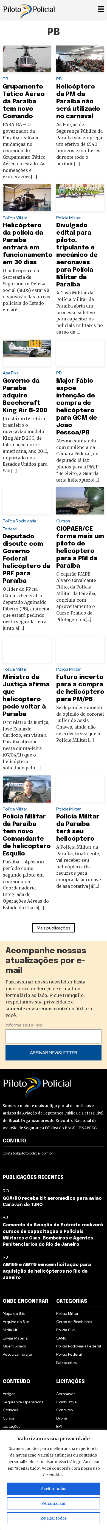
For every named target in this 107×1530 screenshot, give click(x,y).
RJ (5, 1217)
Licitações (11, 1426)
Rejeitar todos (53, 1518)
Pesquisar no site (17, 1354)
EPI (59, 1426)
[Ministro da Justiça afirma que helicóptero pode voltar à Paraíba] (27, 649)
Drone (61, 1418)
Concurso (64, 1409)
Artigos (9, 1393)
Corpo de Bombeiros (74, 1321)
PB (5, 79)
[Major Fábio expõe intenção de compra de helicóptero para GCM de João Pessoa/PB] (80, 353)
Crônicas (10, 1409)
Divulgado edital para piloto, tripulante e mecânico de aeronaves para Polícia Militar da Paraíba (77, 255)
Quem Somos (14, 1346)
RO (6, 1191)
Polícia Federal (69, 1354)
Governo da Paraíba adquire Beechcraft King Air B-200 (25, 396)
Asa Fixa (11, 373)
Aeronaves (65, 1393)
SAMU (61, 1338)
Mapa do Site (14, 1313)
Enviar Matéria (15, 1338)
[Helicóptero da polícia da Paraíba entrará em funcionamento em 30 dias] (27, 197)
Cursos (63, 521)
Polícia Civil (65, 1329)
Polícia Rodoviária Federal (78, 1346)
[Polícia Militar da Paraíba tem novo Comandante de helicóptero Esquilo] (27, 788)
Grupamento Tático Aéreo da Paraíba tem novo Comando (24, 102)
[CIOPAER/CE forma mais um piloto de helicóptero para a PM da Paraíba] (80, 500)
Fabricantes (66, 1362)
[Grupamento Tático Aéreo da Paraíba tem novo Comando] (27, 58)
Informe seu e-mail (24, 1025)
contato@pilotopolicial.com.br (28, 1153)
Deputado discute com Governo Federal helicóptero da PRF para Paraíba (26, 558)
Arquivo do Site (16, 1321)
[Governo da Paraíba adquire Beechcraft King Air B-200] (27, 353)
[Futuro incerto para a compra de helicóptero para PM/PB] (80, 649)
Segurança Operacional (23, 1402)
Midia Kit (10, 1329)
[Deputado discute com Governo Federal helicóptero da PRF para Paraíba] (27, 500)
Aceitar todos (53, 1488)
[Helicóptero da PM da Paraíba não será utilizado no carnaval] (80, 58)
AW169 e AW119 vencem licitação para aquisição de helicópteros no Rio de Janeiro (47, 1271)
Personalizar (53, 1503)
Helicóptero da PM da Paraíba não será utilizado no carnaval (78, 102)
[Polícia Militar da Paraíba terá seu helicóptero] (80, 788)
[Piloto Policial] (28, 9)
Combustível (67, 1402)
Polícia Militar (15, 218)
